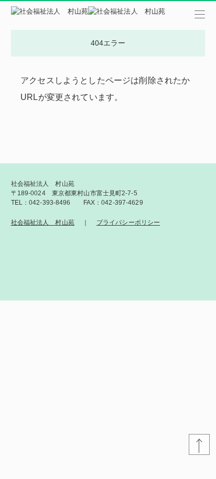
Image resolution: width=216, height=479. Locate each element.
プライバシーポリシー (128, 222)
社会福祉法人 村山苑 (42, 222)
